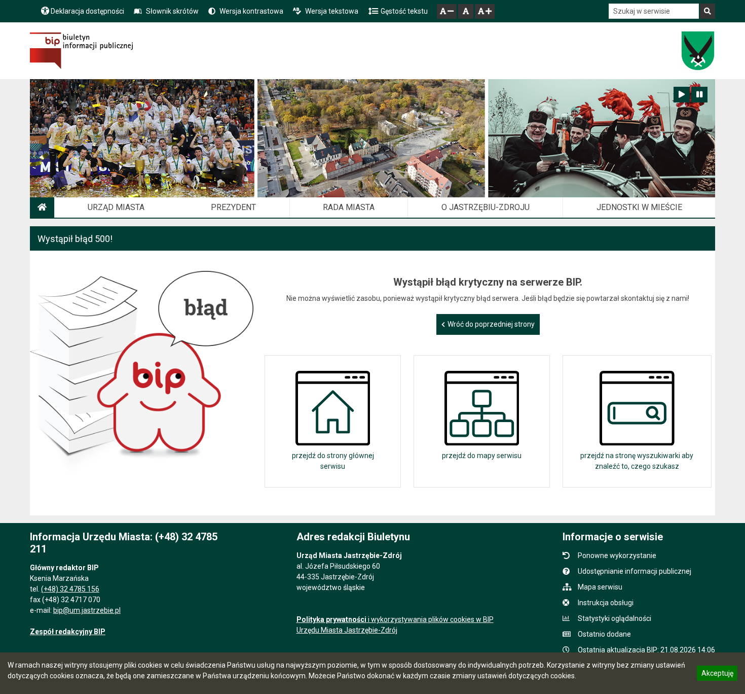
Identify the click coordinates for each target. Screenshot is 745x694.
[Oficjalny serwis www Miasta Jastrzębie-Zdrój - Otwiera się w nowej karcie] (697, 51)
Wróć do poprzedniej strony (491, 324)
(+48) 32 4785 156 (70, 589)
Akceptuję (717, 674)
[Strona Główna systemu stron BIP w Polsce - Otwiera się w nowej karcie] (81, 50)
